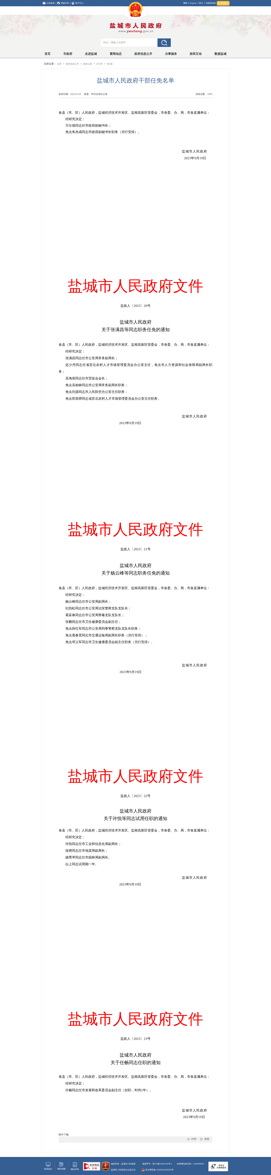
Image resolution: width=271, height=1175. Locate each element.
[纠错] (91, 1166)
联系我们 (48, 1169)
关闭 (206, 1139)
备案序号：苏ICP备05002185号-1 (157, 1164)
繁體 (185, 3)
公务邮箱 (50, 3)
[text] (133, 42)
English (193, 3)
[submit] (164, 42)
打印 (193, 1139)
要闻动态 (116, 53)
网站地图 (61, 1169)
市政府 (67, 53)
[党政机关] (105, 1166)
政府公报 (88, 64)
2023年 (99, 64)
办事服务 (171, 53)
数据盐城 (220, 53)
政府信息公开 (143, 53)
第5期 (109, 64)
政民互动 (196, 53)
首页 (47, 53)
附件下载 (64, 1134)
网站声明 (75, 1169)
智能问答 (65, 3)
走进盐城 (91, 53)
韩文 (201, 3)
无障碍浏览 (211, 3)
